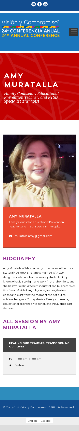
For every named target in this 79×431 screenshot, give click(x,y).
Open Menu (73, 32)
